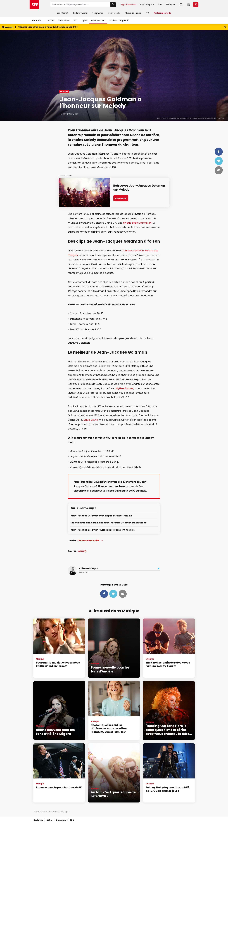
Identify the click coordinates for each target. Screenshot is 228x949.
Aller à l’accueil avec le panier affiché (181, 4)
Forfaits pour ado (162, 13)
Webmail (188, 4)
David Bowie (91, 419)
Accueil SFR (34, 4)
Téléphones (97, 13)
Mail (219, 170)
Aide (160, 4)
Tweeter (219, 161)
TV (147, 13)
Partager (219, 152)
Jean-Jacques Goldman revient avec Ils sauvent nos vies (102, 530)
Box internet (62, 13)
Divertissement (98, 20)
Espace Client (196, 5)
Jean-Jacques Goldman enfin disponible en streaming (101, 516)
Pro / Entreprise (147, 4)
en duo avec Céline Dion (137, 222)
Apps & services (128, 4)
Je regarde (121, 198)
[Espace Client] (195, 5)
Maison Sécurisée (133, 13)
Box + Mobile (114, 13)
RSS (72, 820)
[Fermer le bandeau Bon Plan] (225, 27)
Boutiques (170, 4)
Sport (84, 20)
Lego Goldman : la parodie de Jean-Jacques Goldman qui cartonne (108, 523)
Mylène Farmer (124, 388)
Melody (82, 551)
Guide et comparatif (119, 20)
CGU (49, 820)
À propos (61, 820)
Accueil (51, 20)
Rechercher (113, 4)
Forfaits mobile (80, 13)
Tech (75, 20)
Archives (38, 820)
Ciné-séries (63, 20)
